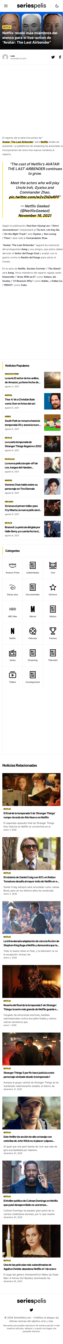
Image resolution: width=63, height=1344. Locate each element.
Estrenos (53, 594)
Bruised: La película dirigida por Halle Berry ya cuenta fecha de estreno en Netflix (22, 531)
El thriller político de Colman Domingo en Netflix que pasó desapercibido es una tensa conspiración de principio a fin (31, 1205)
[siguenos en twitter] (31, 1309)
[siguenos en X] (53, 57)
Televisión (53, 660)
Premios (53, 638)
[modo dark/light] (57, 5)
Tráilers (12, 682)
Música (53, 616)
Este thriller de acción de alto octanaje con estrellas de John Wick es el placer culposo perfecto (28, 1141)
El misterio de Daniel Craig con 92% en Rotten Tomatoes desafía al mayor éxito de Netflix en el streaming (31, 881)
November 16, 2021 (34, 215)
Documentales (32, 594)
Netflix (7, 27)
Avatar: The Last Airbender (17, 141)
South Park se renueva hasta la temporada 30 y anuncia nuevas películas (23, 425)
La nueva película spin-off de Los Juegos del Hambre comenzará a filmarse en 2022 (22, 467)
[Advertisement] (31, 101)
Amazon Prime (12, 374)
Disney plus (12, 594)
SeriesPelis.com (22, 1317)
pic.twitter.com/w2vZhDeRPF (34, 197)
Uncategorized (33, 682)
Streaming (33, 660)
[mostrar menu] (5, 5)
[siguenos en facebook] (60, 57)
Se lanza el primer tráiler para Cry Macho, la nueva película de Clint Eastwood (23, 510)
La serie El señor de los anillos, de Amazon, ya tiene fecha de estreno (22, 382)
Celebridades (32, 572)
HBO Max (9, 501)
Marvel (8, 395)
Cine (53, 572)
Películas (10, 459)
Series (8, 416)
